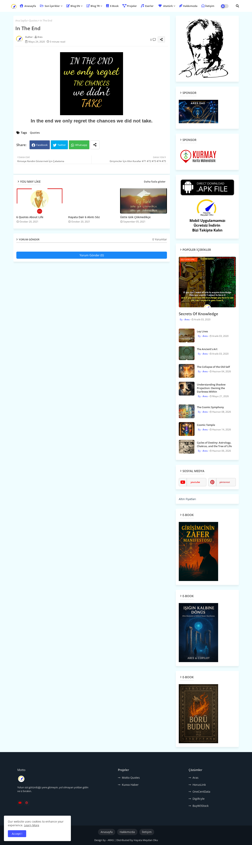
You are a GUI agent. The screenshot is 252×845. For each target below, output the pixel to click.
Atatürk (168, 6)
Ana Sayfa (21, 20)
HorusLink (199, 785)
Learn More (31, 825)
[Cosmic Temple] (187, 429)
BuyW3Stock (200, 806)
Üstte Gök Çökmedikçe (135, 217)
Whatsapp (81, 145)
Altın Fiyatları (187, 499)
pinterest (225, 482)
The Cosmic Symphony (210, 407)
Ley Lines (202, 331)
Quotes (33, 20)
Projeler (132, 6)
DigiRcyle (199, 799)
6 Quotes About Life (29, 217)
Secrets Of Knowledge (198, 313)
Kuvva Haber (130, 785)
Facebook (42, 145)
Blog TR (95, 6)
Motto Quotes (131, 777)
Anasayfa (30, 6)
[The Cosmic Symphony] (187, 411)
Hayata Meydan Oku (146, 840)
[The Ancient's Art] (187, 353)
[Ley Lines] (187, 335)
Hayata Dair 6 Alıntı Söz (84, 217)
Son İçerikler (52, 6)
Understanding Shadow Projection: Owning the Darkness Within (211, 388)
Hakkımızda (190, 6)
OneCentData (201, 791)
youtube (195, 482)
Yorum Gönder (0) (92, 255)
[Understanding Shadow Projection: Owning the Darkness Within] (187, 389)
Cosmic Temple (206, 425)
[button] (237, 6)
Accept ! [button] (17, 834)
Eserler (149, 6)
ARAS (111, 840)
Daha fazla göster (155, 181)
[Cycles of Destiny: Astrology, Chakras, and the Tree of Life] (187, 447)
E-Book (114, 6)
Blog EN (75, 6)
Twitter (61, 145)
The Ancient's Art (207, 349)
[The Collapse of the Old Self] (187, 371)
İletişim (209, 6)
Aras (195, 777)
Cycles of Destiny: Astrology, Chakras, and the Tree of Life (214, 444)
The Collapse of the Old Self (213, 367)
